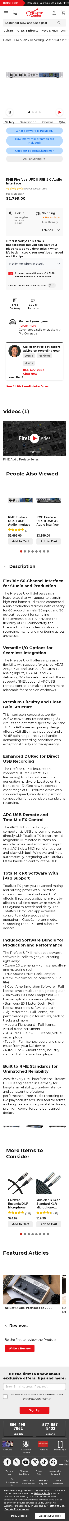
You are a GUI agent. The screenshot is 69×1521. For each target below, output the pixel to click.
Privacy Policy (43, 1493)
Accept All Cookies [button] (50, 1516)
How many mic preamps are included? (34, 140)
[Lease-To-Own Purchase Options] (52, 285)
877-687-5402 (50, 1426)
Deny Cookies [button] (19, 1516)
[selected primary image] (34, 75)
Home (7, 40)
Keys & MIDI (49, 30)
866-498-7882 (18, 1426)
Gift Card (7, 1449)
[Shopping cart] (63, 12)
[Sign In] (54, 12)
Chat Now (30, 373)
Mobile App (60, 1449)
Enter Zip (47, 229)
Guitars (8, 30)
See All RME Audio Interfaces (27, 386)
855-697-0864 (33, 370)
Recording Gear (40, 40)
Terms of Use (56, 1505)
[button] (34, 566)
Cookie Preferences (16, 1509)
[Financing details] (59, 272)
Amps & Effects (27, 30)
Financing (43, 1449)
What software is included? (34, 131)
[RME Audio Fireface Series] (34, 438)
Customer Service (26, 1451)
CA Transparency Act (12, 1482)
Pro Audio (20, 40)
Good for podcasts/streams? (34, 151)
